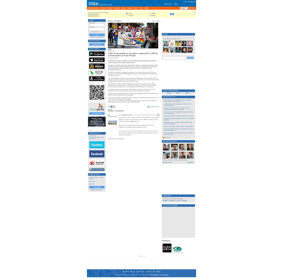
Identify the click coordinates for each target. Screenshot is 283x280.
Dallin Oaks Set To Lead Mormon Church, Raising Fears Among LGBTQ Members (177, 100)
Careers (138, 271)
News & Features (115, 21)
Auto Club (91, 184)
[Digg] (109, 107)
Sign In (176, 4)
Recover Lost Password (96, 37)
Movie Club (92, 181)
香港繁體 (184, 200)
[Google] (114, 107)
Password (92, 27)
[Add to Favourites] (116, 124)
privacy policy (164, 274)
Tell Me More (96, 113)
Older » (159, 21)
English (165, 200)
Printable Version (154, 106)
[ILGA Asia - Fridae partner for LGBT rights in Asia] (167, 252)
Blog (124, 271)
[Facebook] (111, 107)
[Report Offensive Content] (158, 115)
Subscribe (96, 187)
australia (110, 109)
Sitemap (158, 271)
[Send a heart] (109, 124)
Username (92, 23)
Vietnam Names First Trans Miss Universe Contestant (178, 116)
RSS (154, 271)
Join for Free (97, 44)
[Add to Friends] (113, 124)
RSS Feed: (167, 137)
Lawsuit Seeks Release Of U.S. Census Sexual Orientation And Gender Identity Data (176, 108)
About (127, 271)
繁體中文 (187, 93)
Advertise (132, 271)
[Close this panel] (195, 12)
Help (143, 271)
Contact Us (148, 271)
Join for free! (168, 4)
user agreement (154, 274)
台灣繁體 (171, 200)
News (109, 49)
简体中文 (178, 93)
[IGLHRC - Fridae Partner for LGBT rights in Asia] (177, 252)
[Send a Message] (111, 124)
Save (172, 14)
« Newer (153, 21)
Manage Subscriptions (97, 189)
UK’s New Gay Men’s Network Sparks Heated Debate (178, 126)
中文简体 (177, 200)
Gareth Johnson (114, 58)
